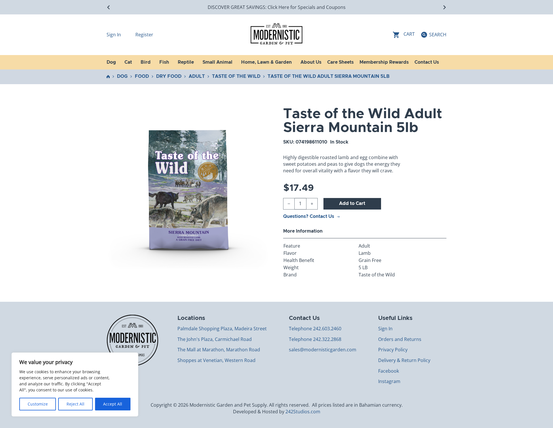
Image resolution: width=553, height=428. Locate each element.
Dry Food (168, 76)
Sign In (114, 34)
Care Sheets (340, 62)
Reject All (75, 404)
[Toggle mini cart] (404, 35)
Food (142, 76)
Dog (122, 76)
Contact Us (426, 62)
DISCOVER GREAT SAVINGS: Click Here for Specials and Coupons (277, 7)
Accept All (112, 404)
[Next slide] (444, 7)
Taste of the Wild (236, 76)
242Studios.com (302, 411)
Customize (38, 404)
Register (144, 34)
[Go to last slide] (109, 7)
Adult (197, 76)
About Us (310, 62)
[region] (75, 384)
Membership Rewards (384, 62)
